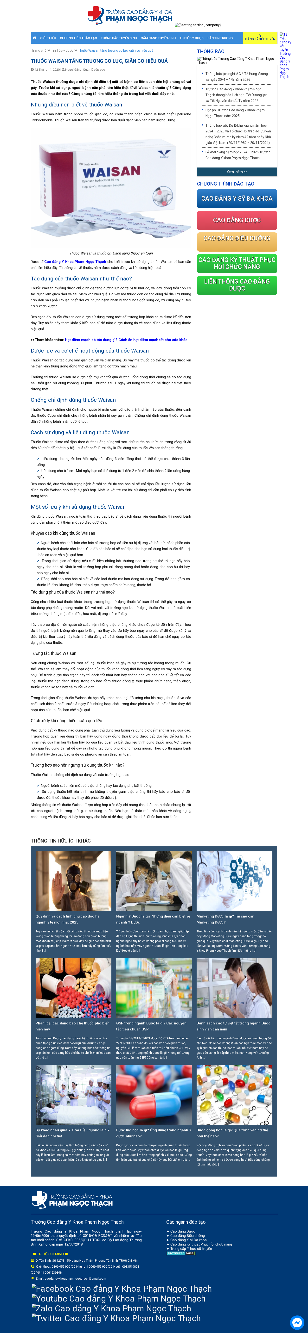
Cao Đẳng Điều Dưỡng (237, 238)
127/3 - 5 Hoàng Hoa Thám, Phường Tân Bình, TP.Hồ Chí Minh (98, 1260)
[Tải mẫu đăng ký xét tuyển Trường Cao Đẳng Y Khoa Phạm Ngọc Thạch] (286, 77)
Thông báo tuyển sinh (119, 38)
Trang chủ (38, 50)
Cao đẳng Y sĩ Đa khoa (188, 1240)
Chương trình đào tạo (78, 38)
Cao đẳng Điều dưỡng (187, 1236)
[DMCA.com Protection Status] (181, 1254)
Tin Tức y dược (192, 38)
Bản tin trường (220, 38)
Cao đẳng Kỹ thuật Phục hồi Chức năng (237, 263)
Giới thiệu (48, 38)
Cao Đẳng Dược (237, 220)
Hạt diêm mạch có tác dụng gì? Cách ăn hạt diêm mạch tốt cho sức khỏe (126, 340)
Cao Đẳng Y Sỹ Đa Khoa (237, 198)
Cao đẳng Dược (182, 1231)
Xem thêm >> (237, 172)
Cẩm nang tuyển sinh (158, 38)
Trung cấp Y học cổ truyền (191, 1248)
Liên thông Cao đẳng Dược (237, 285)
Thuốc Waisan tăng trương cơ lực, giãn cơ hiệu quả (116, 50)
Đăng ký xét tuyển (260, 39)
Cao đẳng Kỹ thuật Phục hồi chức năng (201, 1244)
